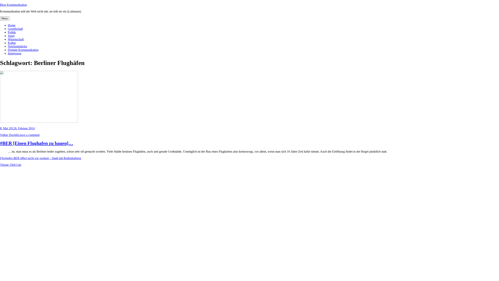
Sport (11, 35)
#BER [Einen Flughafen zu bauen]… (36, 143)
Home (11, 25)
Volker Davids (9, 135)
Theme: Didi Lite (10, 164)
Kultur (12, 42)
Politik (12, 32)
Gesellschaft (15, 28)
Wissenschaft (16, 39)
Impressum (14, 53)
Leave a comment (29, 135)
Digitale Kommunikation (23, 50)
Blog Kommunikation (13, 4)
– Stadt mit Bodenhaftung (40, 158)
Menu (5, 18)
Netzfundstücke (17, 46)
